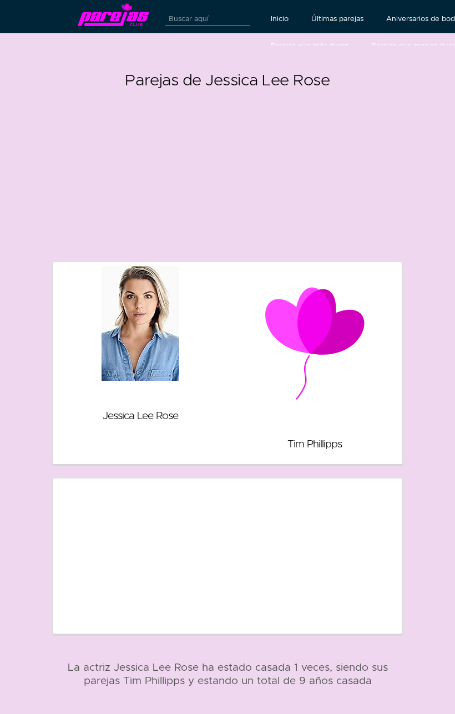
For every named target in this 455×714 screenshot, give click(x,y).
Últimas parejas (337, 18)
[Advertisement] (227, 170)
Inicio (280, 18)
